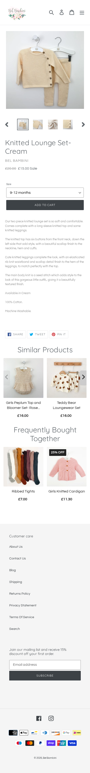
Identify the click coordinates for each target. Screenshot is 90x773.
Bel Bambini (49, 758)
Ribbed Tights (23, 491)
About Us (16, 546)
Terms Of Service (21, 617)
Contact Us (17, 558)
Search (14, 629)
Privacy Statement (22, 605)
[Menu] (82, 12)
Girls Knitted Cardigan (66, 491)
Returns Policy (19, 593)
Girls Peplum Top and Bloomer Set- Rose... (23, 405)
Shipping (15, 582)
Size (8, 184)
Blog (12, 570)
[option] (22, 124)
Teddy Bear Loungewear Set (66, 405)
